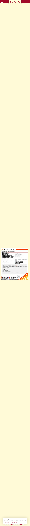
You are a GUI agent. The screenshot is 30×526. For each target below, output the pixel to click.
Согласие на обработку (14, 521)
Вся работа (15, 2)
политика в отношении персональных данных (14, 522)
